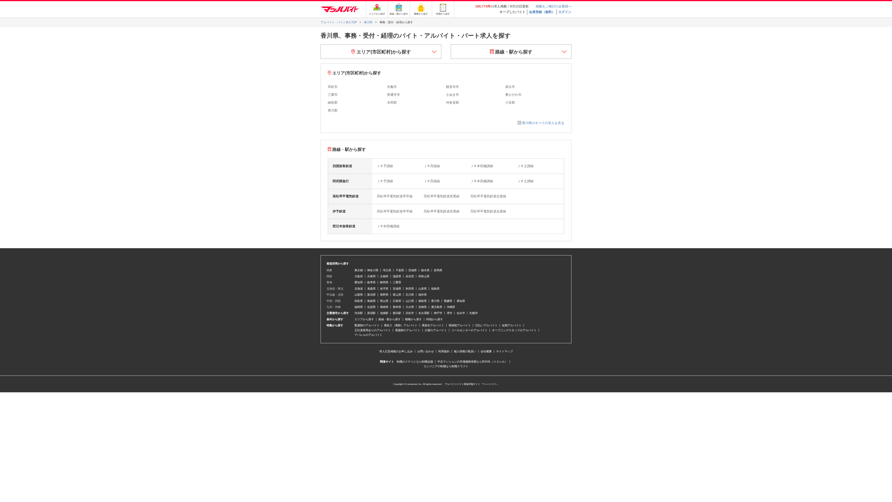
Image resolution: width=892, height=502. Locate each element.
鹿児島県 (436, 307)
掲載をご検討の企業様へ (553, 6)
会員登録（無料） (542, 12)
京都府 (384, 276)
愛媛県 (448, 301)
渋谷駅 (358, 313)
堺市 (449, 313)
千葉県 (400, 270)
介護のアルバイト (436, 330)
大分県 (410, 307)
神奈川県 (372, 270)
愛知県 (358, 282)
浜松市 (410, 313)
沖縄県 (451, 307)
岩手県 (384, 288)
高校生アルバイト (433, 325)
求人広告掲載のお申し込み (396, 351)
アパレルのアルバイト (368, 335)
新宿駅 (371, 313)
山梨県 (358, 294)
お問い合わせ (425, 351)
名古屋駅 (424, 313)
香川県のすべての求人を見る (543, 123)
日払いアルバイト (486, 325)
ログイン (564, 12)
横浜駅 (397, 313)
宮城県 (397, 288)
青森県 (371, 288)
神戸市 (438, 313)
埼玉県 (387, 270)
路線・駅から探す (513, 51)
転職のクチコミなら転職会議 (415, 361)
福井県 (422, 294)
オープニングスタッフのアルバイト (514, 330)
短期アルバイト (511, 325)
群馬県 (438, 270)
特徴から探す (434, 319)
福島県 (435, 288)
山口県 (410, 301)
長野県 (384, 294)
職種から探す (413, 319)
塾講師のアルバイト (367, 325)
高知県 (461, 301)
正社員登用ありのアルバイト (372, 330)
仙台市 (461, 313)
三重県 (397, 282)
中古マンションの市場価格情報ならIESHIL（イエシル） (472, 361)
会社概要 (486, 351)
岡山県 (384, 301)
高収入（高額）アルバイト (400, 325)
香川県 (435, 301)
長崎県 (384, 307)
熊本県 (397, 307)
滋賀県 (397, 276)
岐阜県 (371, 282)
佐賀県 (371, 307)
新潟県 (371, 294)
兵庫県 (371, 276)
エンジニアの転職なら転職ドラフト (446, 366)
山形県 (422, 288)
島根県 (371, 301)
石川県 (410, 294)
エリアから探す (364, 319)
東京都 (358, 270)
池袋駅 (384, 313)
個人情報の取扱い (465, 351)
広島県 (397, 301)
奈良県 (410, 276)
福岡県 (358, 307)
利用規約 (443, 351)
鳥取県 (358, 301)
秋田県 (410, 288)
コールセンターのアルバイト (469, 330)
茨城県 (412, 270)
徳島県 (422, 301)
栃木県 (425, 270)
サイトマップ (504, 351)
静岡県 (384, 282)
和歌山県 (424, 276)
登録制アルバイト (460, 325)
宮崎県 (422, 307)
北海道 (358, 288)
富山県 (397, 294)
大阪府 (358, 276)
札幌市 (473, 313)
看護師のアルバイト (407, 330)
